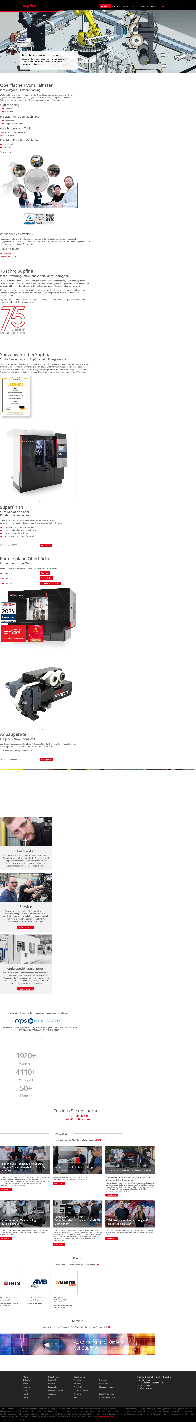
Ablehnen (23, 1420)
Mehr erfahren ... (25, 927)
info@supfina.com (8, 256)
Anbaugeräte (46, 759)
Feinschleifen (46, 578)
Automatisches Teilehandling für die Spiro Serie (19, 1222)
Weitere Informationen (103, 1416)
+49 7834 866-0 (6, 254)
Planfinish (45, 573)
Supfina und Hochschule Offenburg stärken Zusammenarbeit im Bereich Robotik (23, 1167)
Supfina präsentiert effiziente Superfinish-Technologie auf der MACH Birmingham (77, 1220)
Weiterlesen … (6, 1189)
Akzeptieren (8, 1420)
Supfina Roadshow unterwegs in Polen (129, 1170)
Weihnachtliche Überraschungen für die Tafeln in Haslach (128, 1222)
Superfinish (46, 545)
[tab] (37, 501)
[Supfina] (29, 6)
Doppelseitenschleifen (50, 583)
